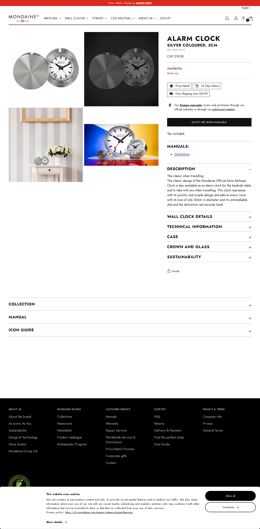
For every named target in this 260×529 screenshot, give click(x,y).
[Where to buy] (241, 18)
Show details (54, 522)
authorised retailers (223, 109)
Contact (111, 463)
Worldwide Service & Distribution (120, 439)
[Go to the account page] (234, 18)
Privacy (208, 423)
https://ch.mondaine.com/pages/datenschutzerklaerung (99, 512)
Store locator (18, 444)
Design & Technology (23, 437)
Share (176, 271)
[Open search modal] (227, 18)
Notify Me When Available (209, 122)
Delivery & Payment (167, 430)
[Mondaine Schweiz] (24, 18)
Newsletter (64, 430)
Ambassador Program (72, 444)
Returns (159, 423)
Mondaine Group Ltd (23, 451)
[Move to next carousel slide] (248, 368)
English (245, 8)
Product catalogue (69, 437)
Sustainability (18, 430)
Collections (64, 416)
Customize (228, 507)
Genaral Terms (213, 430)
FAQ (157, 416)
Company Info (212, 416)
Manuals (111, 416)
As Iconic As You (20, 423)
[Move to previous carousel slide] (240, 368)
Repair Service (116, 430)
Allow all (230, 496)
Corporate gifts (116, 456)
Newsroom (64, 423)
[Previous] (79, 3)
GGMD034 (182, 154)
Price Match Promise (120, 449)
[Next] (181, 3)
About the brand (20, 416)
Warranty (112, 423)
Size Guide (162, 444)
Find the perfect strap (169, 437)
